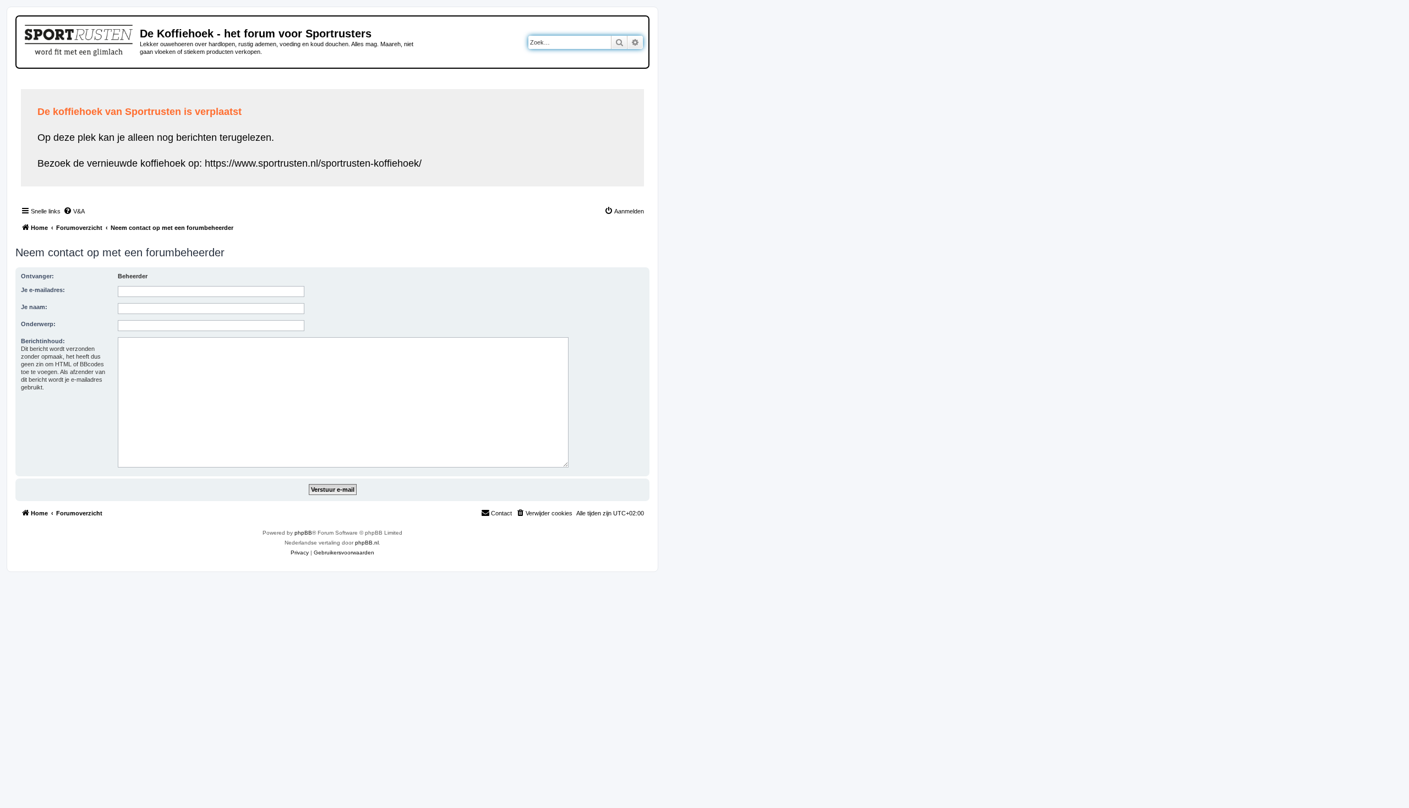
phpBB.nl (367, 543)
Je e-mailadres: (43, 290)
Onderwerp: (38, 324)
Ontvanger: (37, 276)
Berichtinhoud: (43, 341)
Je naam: (34, 307)
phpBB (303, 533)
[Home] (79, 38)
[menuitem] (74, 211)
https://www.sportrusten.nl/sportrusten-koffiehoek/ (313, 163)
